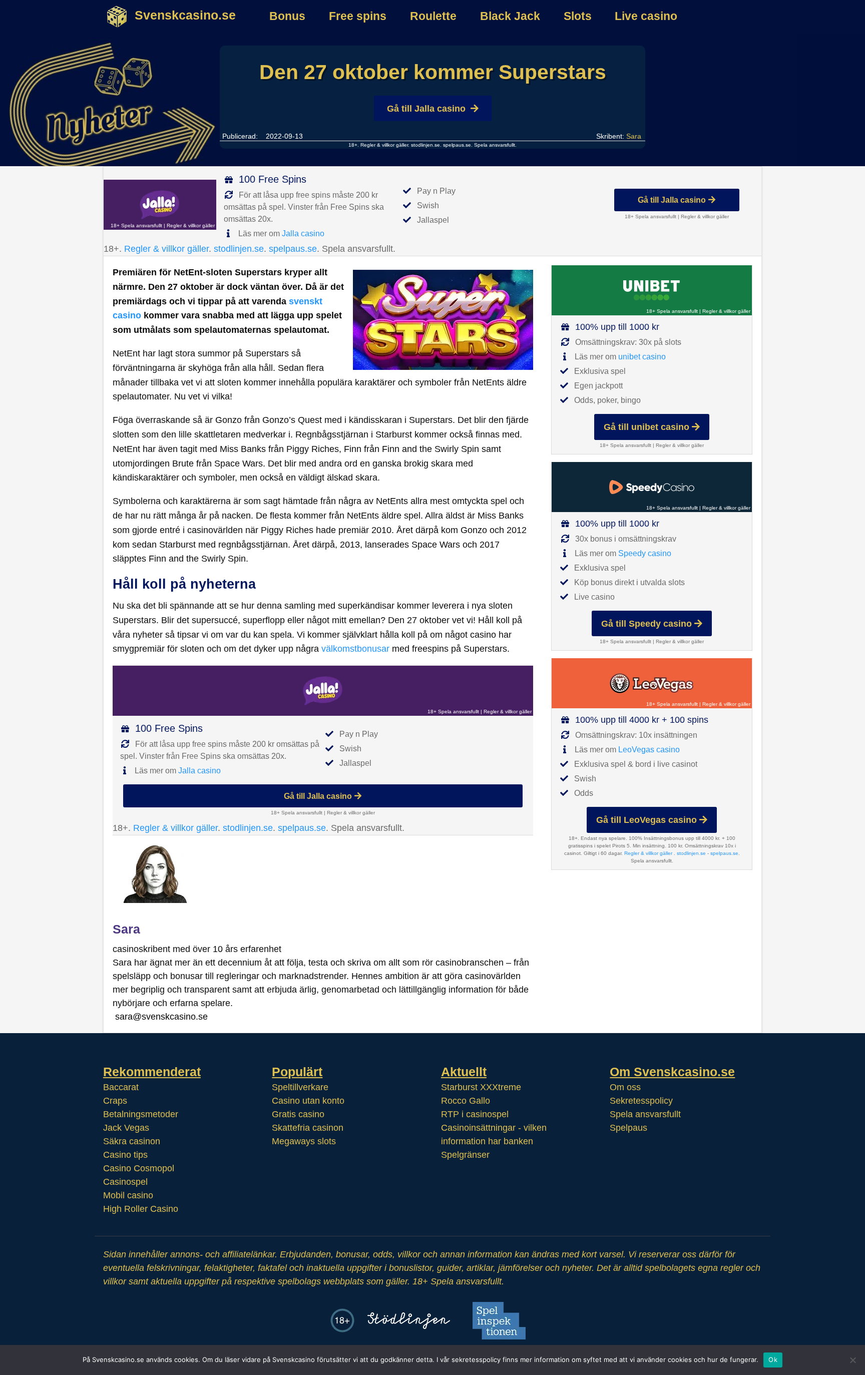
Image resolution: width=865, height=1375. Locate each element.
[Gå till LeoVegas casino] (652, 683)
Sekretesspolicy (641, 1101)
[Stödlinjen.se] (408, 1320)
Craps (115, 1101)
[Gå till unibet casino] (652, 290)
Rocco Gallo (465, 1101)
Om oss (625, 1087)
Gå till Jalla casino (426, 109)
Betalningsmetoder (140, 1114)
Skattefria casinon (307, 1128)
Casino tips (125, 1155)
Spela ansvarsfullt (645, 1114)
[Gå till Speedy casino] (652, 487)
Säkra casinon (131, 1141)
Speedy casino (644, 553)
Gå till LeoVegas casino (646, 820)
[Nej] (852, 1360)
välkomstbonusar (355, 649)
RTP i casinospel (475, 1114)
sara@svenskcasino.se (161, 1017)
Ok (772, 1359)
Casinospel (125, 1182)
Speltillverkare (300, 1087)
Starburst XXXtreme (481, 1087)
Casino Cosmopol (138, 1168)
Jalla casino (303, 233)
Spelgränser (465, 1155)
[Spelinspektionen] (499, 1320)
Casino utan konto (308, 1101)
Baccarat (121, 1087)
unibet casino (642, 356)
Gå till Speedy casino (646, 624)
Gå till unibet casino (646, 427)
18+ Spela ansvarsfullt (136, 225)
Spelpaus (628, 1128)
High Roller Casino (140, 1209)
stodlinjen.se (425, 145)
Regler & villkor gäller (383, 145)
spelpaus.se (457, 145)
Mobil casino (128, 1195)
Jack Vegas (126, 1128)
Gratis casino (298, 1114)
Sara (633, 136)
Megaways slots (304, 1141)
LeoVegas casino (649, 749)
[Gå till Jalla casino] (160, 205)
